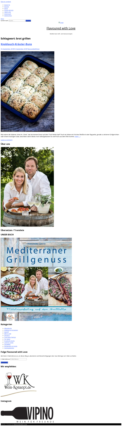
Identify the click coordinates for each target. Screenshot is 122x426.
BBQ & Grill (7, 334)
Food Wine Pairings (10, 337)
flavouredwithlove (33, 49)
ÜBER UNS (7, 12)
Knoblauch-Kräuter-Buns (16, 44)
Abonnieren (4, 362)
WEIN (6, 8)
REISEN (6, 7)
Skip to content (6, 2)
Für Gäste (7, 339)
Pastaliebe (7, 344)
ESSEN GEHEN (8, 10)
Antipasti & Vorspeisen (11, 330)
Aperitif (6, 332)
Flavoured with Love (61, 28)
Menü (2, 19)
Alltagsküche (8, 328)
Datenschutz (8, 16)
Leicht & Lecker (8, 342)
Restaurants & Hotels (10, 346)
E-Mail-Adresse (5, 359)
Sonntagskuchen (9, 348)
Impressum (7, 14)
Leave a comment (6, 140)
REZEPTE (7, 5)
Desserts (7, 335)
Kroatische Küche (9, 341)
